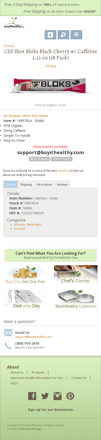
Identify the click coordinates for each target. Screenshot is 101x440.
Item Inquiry (39, 159)
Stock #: (16, 203)
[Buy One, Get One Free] (25, 286)
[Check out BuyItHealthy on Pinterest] (74, 396)
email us (63, 170)
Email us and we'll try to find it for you (51, 255)
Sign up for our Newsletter (50, 409)
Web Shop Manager (30, 428)
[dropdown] (76, 34)
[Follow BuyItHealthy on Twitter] (49, 396)
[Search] (62, 34)
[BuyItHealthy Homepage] (15, 23)
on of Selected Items (42, 4)
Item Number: (21, 198)
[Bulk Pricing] (75, 311)
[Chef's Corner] (75, 286)
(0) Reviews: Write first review (26, 115)
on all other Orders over (59, 11)
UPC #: (15, 213)
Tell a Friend (61, 159)
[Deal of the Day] (25, 311)
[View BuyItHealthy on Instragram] (61, 396)
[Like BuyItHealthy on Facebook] (36, 396)
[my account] (50, 34)
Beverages (34, 224)
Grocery (9, 46)
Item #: (10, 120)
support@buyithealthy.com (33, 337)
